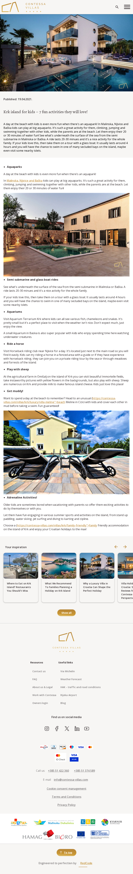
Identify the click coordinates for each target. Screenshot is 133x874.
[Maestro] (71, 747)
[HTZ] (19, 822)
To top (68, 852)
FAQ (34, 679)
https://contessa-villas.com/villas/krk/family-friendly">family (57, 525)
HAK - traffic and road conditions (80, 687)
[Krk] (88, 822)
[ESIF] (100, 834)
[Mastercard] (90, 747)
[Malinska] (54, 822)
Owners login (40, 703)
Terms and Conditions (66, 797)
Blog (63, 703)
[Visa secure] (74, 757)
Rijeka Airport (68, 695)
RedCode (86, 863)
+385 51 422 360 (58, 771)
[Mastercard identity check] (60, 757)
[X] (67, 729)
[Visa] (81, 747)
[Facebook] (57, 729)
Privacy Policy (66, 805)
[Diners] (53, 747)
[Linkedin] (77, 729)
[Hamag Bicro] (48, 834)
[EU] (81, 834)
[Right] (125, 547)
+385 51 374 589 (84, 771)
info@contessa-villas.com (71, 780)
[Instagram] (47, 729)
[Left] (116, 547)
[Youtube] (86, 729)
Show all (66, 612)
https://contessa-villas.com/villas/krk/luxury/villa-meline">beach (59, 400)
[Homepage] (24, 7)
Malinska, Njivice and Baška (24, 180)
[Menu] (127, 7)
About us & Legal (42, 687)
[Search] (117, 7)
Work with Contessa (44, 695)
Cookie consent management (66, 789)
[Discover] (63, 747)
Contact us (39, 671)
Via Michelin (67, 671)
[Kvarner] (112, 822)
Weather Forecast (71, 679)
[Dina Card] (44, 747)
